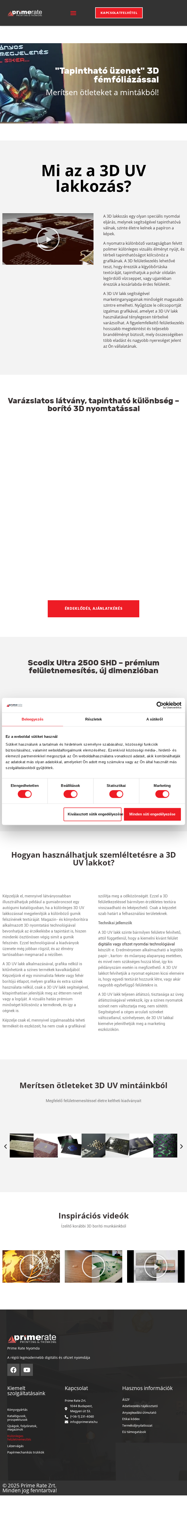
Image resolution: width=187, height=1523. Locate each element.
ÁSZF (126, 1399)
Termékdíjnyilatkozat (137, 1425)
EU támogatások (134, 1432)
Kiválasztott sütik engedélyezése (95, 814)
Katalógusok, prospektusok (17, 1418)
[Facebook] (13, 1370)
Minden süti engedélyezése (152, 814)
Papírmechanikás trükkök (25, 1452)
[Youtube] (27, 1370)
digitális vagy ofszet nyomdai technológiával (136, 944)
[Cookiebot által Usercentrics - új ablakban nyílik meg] (160, 705)
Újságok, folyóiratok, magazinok (22, 1428)
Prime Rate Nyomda (23, 1348)
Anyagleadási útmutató (139, 1412)
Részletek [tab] (93, 719)
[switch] (70, 794)
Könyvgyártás (17, 1409)
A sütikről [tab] (154, 719)
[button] (73, 13)
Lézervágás (15, 1446)
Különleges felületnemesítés (19, 1438)
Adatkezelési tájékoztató (140, 1406)
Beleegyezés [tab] (32, 719)
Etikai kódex (131, 1419)
